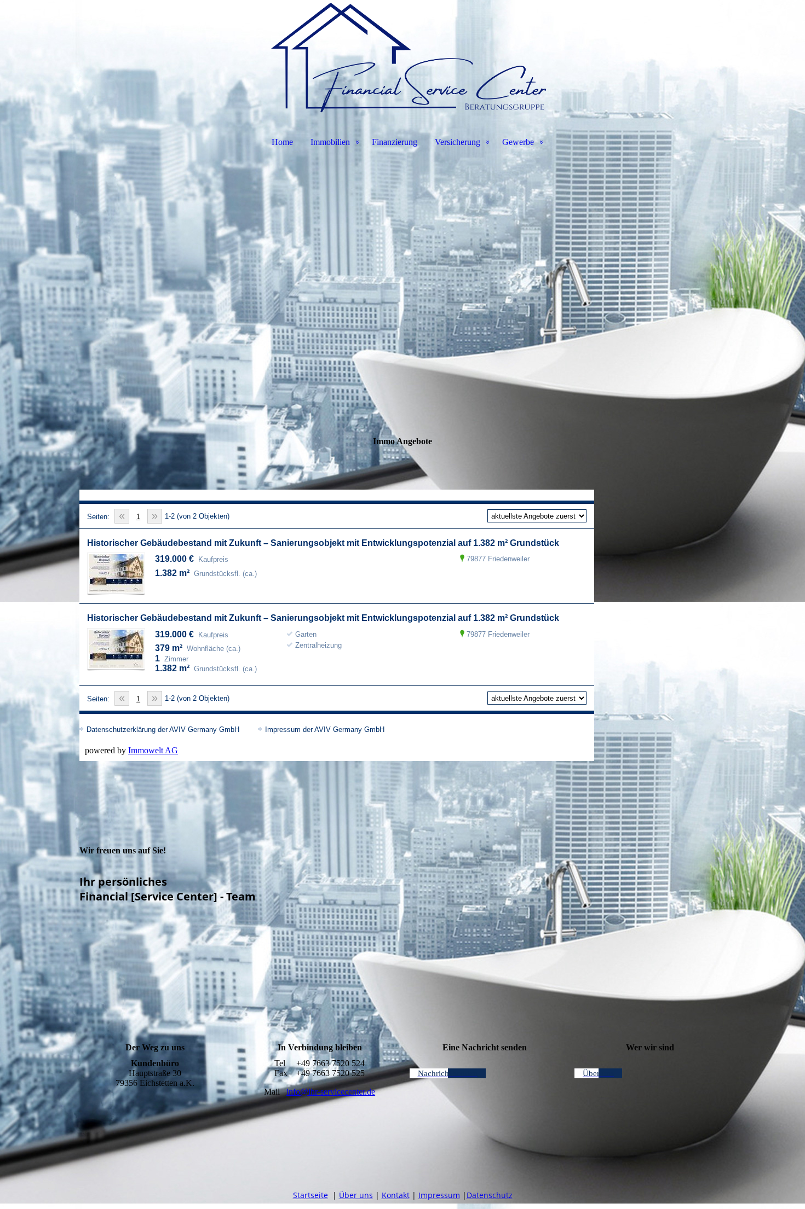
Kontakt (396, 1195)
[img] (402, 58)
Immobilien (330, 142)
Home (282, 142)
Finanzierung (394, 142)
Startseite (310, 1195)
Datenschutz (490, 1195)
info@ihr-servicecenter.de (330, 1091)
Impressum (439, 1195)
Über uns (356, 1195)
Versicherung (457, 142)
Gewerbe (518, 142)
